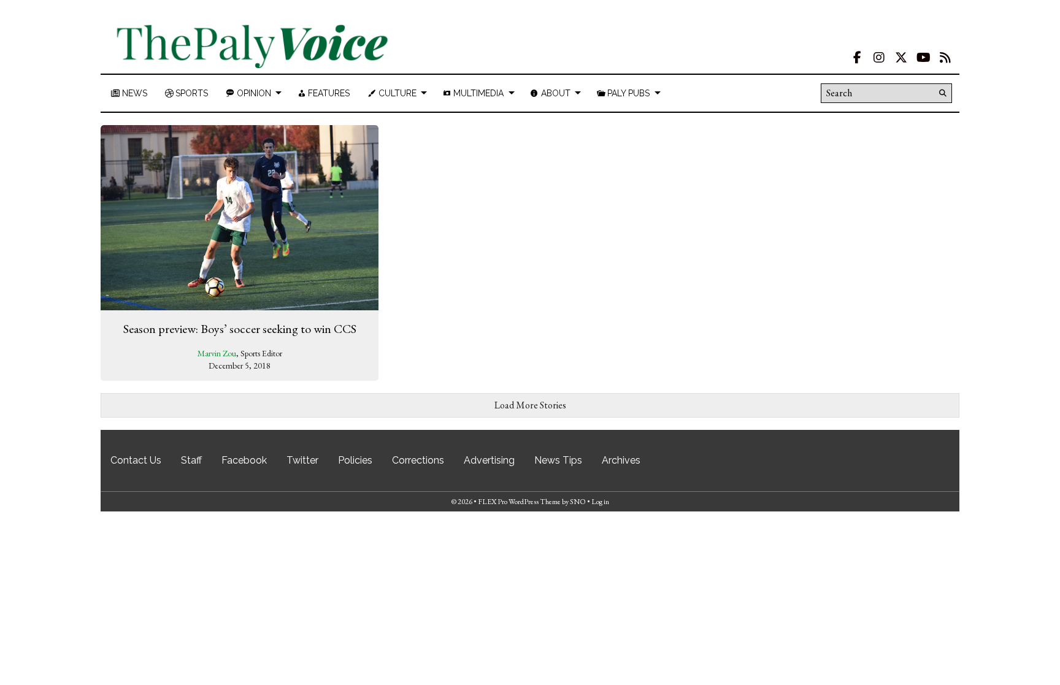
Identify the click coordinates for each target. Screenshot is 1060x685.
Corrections (418, 460)
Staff (191, 460)
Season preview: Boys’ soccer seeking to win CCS (239, 329)
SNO (578, 502)
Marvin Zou (217, 353)
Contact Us (135, 460)
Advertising (489, 460)
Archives (621, 460)
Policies (355, 460)
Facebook (244, 460)
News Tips (558, 460)
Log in (600, 502)
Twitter (302, 460)
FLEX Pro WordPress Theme (519, 502)
